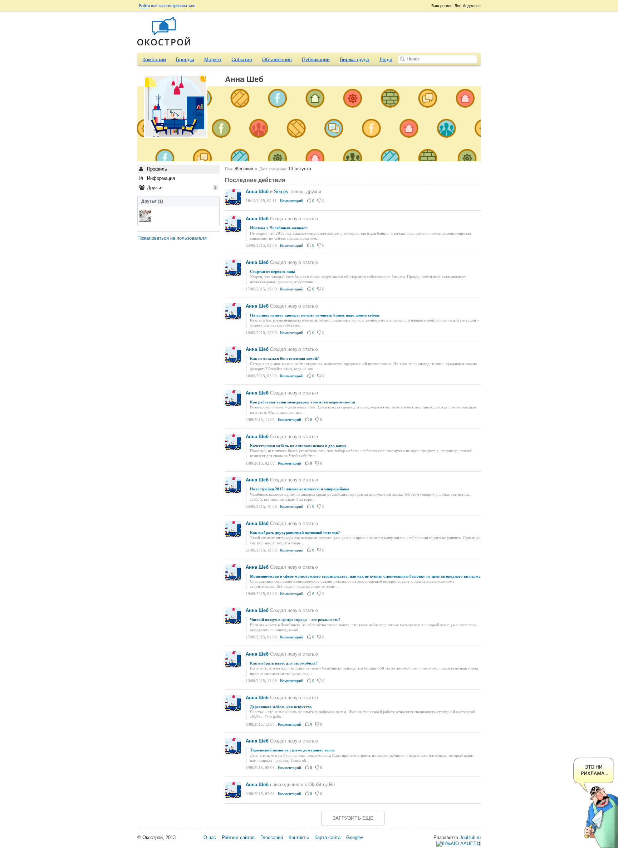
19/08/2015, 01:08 (261, 594)
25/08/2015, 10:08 (261, 506)
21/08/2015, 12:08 (261, 550)
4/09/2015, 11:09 (260, 419)
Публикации (316, 59)
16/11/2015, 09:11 (261, 200)
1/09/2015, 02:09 (260, 463)
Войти (144, 6)
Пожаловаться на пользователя (172, 238)
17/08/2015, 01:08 (261, 637)
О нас (209, 837)
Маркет (212, 59)
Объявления (277, 59)
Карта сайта (327, 837)
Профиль (156, 169)
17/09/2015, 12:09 (261, 289)
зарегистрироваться (176, 6)
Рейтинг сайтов (238, 837)
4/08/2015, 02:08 (260, 793)
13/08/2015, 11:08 (261, 680)
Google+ (355, 837)
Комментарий (291, 200)
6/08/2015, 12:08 (260, 724)
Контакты (299, 837)
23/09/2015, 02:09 (261, 245)
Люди (385, 59)
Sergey (281, 191)
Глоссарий (271, 837)
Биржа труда (354, 59)
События (241, 59)
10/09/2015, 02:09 (261, 376)
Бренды (185, 59)
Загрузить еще (353, 818)
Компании (154, 59)
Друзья (181, 187)
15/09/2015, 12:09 (261, 332)
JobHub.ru (470, 837)
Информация (160, 178)
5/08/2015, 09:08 (260, 767)
